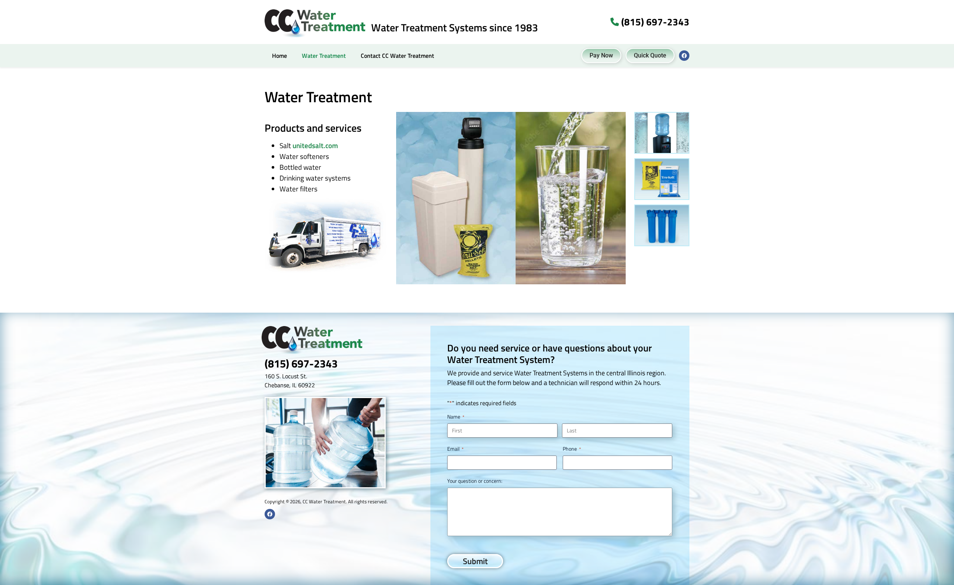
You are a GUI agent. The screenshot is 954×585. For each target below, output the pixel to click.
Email (455, 449)
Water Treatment (324, 55)
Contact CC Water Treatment (397, 55)
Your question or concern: (474, 481)
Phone (572, 449)
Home (279, 55)
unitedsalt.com (315, 145)
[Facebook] (684, 55)
